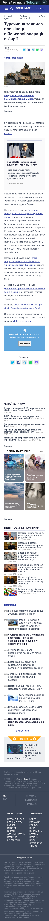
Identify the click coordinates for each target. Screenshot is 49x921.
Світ (43, 16)
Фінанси (33, 846)
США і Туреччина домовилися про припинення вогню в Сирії (24, 418)
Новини (10, 605)
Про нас (31, 796)
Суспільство (35, 843)
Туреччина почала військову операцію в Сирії (24, 425)
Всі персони (13, 840)
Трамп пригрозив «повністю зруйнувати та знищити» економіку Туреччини (22, 261)
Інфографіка (24, 739)
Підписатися (24, 344)
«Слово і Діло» (22, 779)
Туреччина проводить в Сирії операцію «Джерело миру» (23, 213)
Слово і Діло (8, 17)
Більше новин (23, 731)
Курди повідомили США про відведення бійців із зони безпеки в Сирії (24, 410)
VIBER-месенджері (22, 321)
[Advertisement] (26, 115)
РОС (42, 9)
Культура (33, 825)
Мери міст (12, 837)
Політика (33, 837)
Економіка (34, 822)
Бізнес (32, 819)
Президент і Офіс (15, 819)
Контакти (31, 800)
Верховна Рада (14, 822)
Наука (32, 828)
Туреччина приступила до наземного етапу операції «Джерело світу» (23, 432)
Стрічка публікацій (24, 17)
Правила (31, 804)
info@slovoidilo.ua (24, 858)
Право (32, 840)
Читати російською (13, 58)
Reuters (8, 133)
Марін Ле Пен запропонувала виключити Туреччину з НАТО (22, 163)
